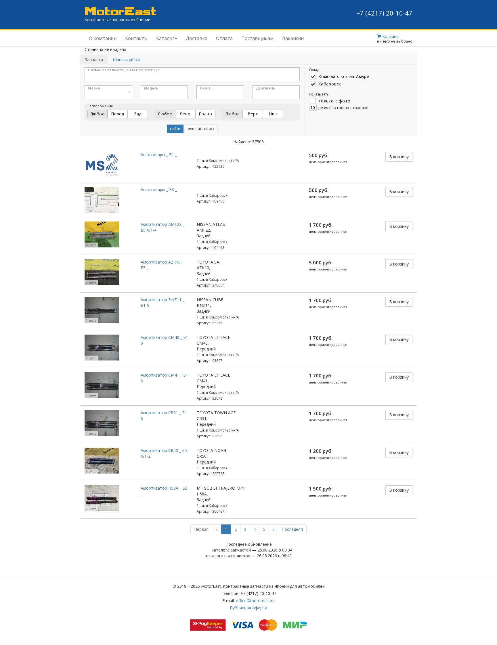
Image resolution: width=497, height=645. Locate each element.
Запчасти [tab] (94, 59)
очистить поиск (201, 128)
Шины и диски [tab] (126, 59)
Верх (253, 114)
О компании (102, 38)
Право (205, 114)
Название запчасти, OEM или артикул (124, 70)
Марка (94, 88)
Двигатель (266, 88)
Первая (201, 529)
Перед (117, 114)
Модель (151, 88)
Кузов (205, 88)
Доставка (196, 38)
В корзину (399, 156)
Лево (185, 114)
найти (175, 128)
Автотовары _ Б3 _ (159, 189)
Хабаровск (329, 84)
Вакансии (293, 38)
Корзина (390, 36)
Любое (97, 114)
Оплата (224, 38)
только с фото (334, 101)
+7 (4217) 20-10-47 (384, 13)
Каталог (165, 38)
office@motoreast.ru (255, 600)
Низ (273, 114)
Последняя (292, 529)
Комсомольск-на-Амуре (343, 76)
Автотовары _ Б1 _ (159, 154)
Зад (138, 114)
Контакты (136, 38)
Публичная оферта (248, 607)
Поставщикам (257, 38)
